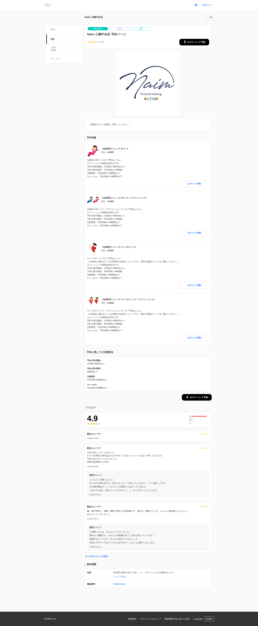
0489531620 (119, 584)
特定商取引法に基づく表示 (177, 619)
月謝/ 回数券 (53, 48)
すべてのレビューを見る (96, 556)
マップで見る (119, 577)
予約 (52, 39)
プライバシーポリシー (150, 619)
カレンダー (55, 58)
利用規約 (132, 619)
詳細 (52, 29)
